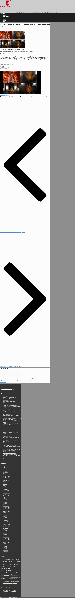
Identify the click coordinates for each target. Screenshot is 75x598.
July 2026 (5, 467)
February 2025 (6, 489)
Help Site (5, 20)
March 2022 (5, 534)
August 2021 (5, 543)
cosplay (5, 561)
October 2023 (6, 510)
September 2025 (6, 480)
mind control (12, 573)
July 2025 (5, 482)
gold (7, 97)
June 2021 (5, 546)
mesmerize (9, 571)
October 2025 (6, 478)
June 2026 (5, 468)
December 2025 (6, 476)
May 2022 (5, 531)
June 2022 (5, 530)
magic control (5, 568)
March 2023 (5, 519)
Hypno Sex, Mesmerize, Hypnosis (10, 406)
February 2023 (6, 520)
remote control (14, 577)
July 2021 (5, 544)
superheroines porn (13, 581)
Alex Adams (3, 559)
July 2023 (5, 513)
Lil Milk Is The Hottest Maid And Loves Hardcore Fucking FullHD (12, 232)
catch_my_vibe (43, 96)
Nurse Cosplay (6, 414)
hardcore (6, 564)
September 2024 (6, 495)
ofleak (8, 575)
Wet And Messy (20, 97)
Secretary (5, 416)
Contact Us (6, 16)
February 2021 (6, 551)
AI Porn (4, 396)
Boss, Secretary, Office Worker (9, 401)
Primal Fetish (7, 576)
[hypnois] (7, 6)
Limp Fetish (5, 407)
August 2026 (5, 466)
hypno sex (15, 564)
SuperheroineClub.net (7, 592)
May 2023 (5, 516)
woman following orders (10, 583)
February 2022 (6, 535)
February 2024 (6, 504)
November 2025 (6, 477)
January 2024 (6, 506)
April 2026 (5, 471)
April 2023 (5, 517)
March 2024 (5, 503)
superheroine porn (13, 578)
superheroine (7, 578)
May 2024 (5, 500)
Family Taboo (6, 404)
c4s (17, 559)
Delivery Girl (5, 402)
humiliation (10, 564)
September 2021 (6, 542)
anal (22, 96)
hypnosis (3, 566)
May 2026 (5, 469)
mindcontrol (4, 573)
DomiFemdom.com (7, 590)
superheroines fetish (5, 581)
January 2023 (6, 521)
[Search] (13, 389)
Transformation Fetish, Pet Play (9, 423)
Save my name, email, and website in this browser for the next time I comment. (16, 380)
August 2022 (5, 528)
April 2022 (5, 533)
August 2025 (5, 481)
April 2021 (5, 548)
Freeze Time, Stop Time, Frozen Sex (10, 405)
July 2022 (5, 529)
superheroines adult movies (14, 579)
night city (10, 97)
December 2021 (6, 538)
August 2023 (5, 512)
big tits (10, 559)
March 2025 (5, 487)
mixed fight (5, 575)
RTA (4, 21)
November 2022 (6, 524)
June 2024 (5, 499)
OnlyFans (3, 576)
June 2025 (5, 484)
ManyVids (12, 568)
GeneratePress (14, 597)
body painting (37, 96)
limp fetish (17, 566)
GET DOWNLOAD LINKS (4, 95)
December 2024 (6, 491)
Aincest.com (5, 591)
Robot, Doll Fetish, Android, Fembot (10, 415)
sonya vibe (14, 97)
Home (4, 15)
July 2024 (5, 498)
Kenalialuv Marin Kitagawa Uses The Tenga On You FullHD (11, 366)
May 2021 (5, 547)
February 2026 (6, 473)
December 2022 (6, 522)
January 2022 (6, 537)
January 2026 (6, 475)
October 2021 (6, 541)
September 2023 (6, 511)
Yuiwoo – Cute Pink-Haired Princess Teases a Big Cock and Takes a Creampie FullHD (11, 446)
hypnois (1, 8)
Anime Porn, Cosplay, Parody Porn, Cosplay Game (10, 96)
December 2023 (6, 507)
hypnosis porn (11, 566)
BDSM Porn (5, 400)
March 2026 (5, 472)
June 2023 (5, 515)
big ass (24, 96)
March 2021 (5, 550)
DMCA (4, 19)
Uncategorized (6, 424)
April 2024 (5, 502)
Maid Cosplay (6, 409)
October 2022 (6, 525)
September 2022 (6, 526)
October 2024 (6, 494)
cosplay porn (11, 561)
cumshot (2, 562)
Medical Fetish (6, 410)
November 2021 (6, 539)
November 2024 (6, 493)
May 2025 (5, 485)
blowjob (32, 96)
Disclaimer (5, 17)
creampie (18, 561)
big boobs (28, 96)
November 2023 (6, 508)
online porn (14, 575)
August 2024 (5, 497)
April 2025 (5, 486)
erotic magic (10, 562)
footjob (4, 97)
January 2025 (6, 490)
